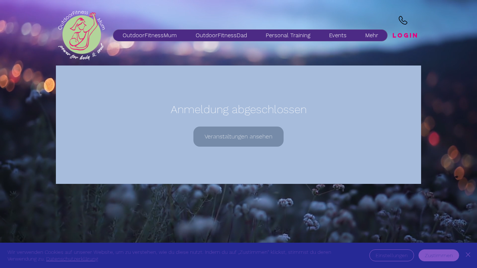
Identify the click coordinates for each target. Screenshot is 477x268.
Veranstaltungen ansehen (238, 136)
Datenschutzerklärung (72, 259)
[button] (221, 35)
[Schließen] (468, 255)
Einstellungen (392, 255)
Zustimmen (439, 255)
